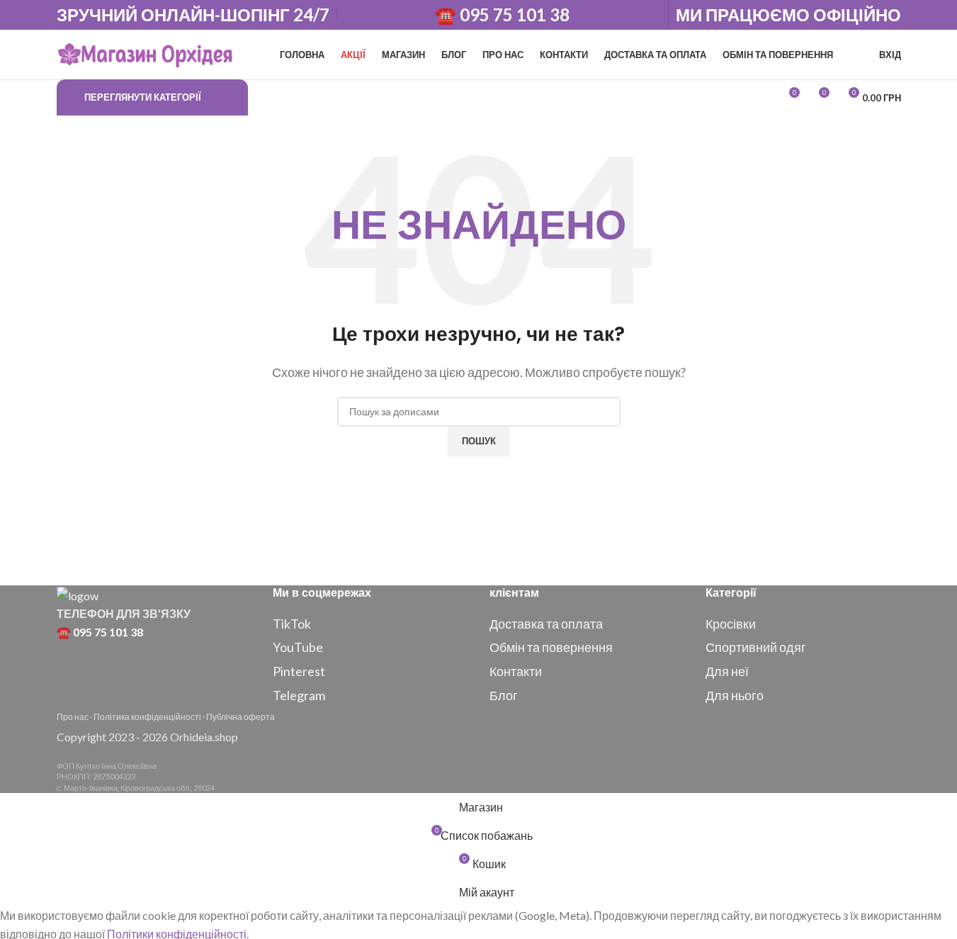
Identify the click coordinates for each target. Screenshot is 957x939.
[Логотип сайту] (145, 53)
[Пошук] (262, 98)
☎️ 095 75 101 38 (502, 15)
